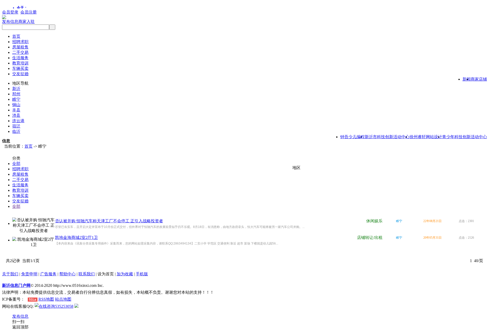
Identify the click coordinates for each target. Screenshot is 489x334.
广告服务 (48, 274)
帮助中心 (67, 274)
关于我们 (10, 274)
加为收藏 (125, 274)
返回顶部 (20, 327)
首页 (16, 36)
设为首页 (106, 274)
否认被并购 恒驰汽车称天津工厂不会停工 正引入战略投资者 (109, 221)
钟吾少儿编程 (352, 137)
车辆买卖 (20, 68)
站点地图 (63, 299)
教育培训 (20, 63)
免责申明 (29, 274)
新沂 (16, 88)
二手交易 (20, 52)
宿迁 (16, 126)
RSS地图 (46, 299)
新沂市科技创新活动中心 (387, 137)
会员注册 (28, 12)
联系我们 (86, 274)
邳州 (16, 94)
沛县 (16, 115)
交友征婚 (20, 74)
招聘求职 (20, 42)
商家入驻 (26, 21)
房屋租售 (20, 47)
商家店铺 (479, 79)
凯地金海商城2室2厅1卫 (76, 237)
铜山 (16, 104)
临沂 (16, 131)
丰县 (16, 110)
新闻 (467, 79)
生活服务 (20, 58)
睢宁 (16, 99)
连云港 (18, 121)
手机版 (142, 274)
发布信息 (10, 21)
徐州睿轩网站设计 (426, 137)
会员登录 (10, 12)
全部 (16, 163)
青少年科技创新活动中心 (464, 137)
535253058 (64, 306)
